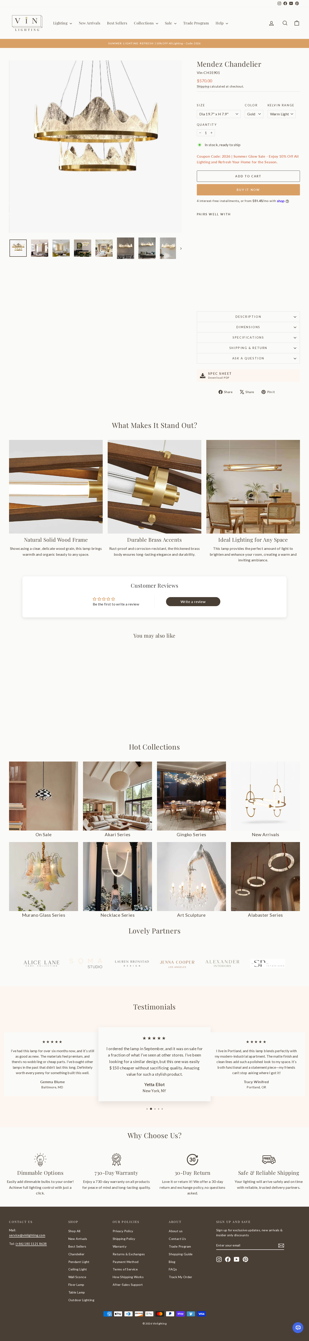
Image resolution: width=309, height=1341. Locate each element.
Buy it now (248, 190)
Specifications (248, 337)
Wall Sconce (77, 1277)
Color (251, 105)
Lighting (61, 23)
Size (201, 105)
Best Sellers (117, 23)
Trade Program (196, 23)
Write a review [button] (193, 601)
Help (220, 23)
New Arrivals (89, 23)
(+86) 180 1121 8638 (31, 1244)
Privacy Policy (123, 1231)
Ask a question (248, 358)
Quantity (207, 124)
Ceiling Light (77, 1269)
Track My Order (180, 1277)
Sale (169, 23)
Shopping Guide (181, 1254)
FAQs (173, 1269)
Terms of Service (125, 1269)
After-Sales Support (128, 1284)
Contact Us (177, 1239)
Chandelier (76, 1254)
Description (248, 316)
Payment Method (126, 1262)
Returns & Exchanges (129, 1254)
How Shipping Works (128, 1277)
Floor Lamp (76, 1284)
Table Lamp (76, 1292)
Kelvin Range (281, 105)
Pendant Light (79, 1262)
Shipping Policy (124, 1239)
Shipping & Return (248, 348)
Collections (144, 23)
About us (176, 1231)
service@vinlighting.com (27, 1235)
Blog (172, 1262)
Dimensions (248, 327)
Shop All (74, 1231)
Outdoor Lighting (81, 1300)
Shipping (203, 86)
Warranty (119, 1246)
